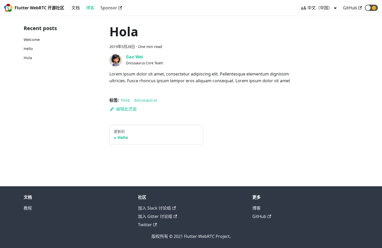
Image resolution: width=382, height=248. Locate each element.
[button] (371, 8)
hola (125, 100)
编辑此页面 (126, 109)
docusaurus (145, 100)
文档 (75, 8)
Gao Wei (134, 57)
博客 (90, 8)
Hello (28, 48)
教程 (28, 208)
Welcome (32, 39)
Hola (28, 57)
